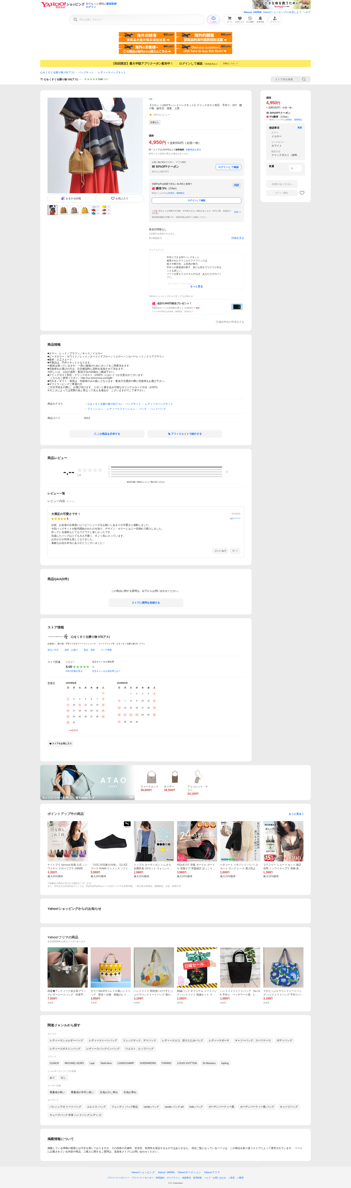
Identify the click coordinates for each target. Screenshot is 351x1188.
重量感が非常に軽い (82, 1092)
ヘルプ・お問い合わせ (215, 1177)
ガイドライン (173, 1177)
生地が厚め (130, 1092)
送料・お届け (71, 650)
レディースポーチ (219, 1040)
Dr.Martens (209, 1063)
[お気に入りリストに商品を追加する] (302, 193)
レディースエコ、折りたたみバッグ (182, 1040)
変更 (300, 127)
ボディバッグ (284, 1040)
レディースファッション (121, 408)
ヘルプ (307, 12)
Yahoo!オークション (189, 1172)
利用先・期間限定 (176, 193)
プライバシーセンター (143, 1177)
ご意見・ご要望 (236, 1177)
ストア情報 (106, 650)
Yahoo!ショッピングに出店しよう (282, 12)
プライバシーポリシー (118, 1177)
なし (63, 1077)
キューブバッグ (289, 1106)
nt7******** (235, 518)
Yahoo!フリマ (212, 1172)
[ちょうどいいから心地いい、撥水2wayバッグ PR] (87, 766)
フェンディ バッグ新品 (125, 1106)
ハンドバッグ (158, 408)
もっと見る (295, 813)
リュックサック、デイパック (139, 1040)
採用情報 (197, 1177)
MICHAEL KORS (74, 1063)
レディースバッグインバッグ (103, 1048)
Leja (92, 1063)
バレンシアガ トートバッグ (65, 1106)
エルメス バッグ (96, 1106)
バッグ (143, 408)
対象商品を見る (193, 149)
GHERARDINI (148, 1063)
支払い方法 (53, 650)
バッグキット (86, 72)
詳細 (236, 212)
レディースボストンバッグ (65, 1048)
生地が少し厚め (109, 1092)
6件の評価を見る (74, 671)
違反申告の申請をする (231, 321)
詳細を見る (237, 237)
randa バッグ (151, 1106)
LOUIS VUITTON (187, 1063)
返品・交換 (89, 650)
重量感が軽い (57, 1092)
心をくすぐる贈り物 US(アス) (57, 72)
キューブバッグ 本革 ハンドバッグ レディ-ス (75, 1114)
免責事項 (186, 1177)
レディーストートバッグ (103, 1040)
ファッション (95, 408)
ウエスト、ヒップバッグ (139, 1048)
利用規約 (160, 1177)
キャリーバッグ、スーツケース (253, 1040)
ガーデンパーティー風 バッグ (257, 1106)
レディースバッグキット (112, 72)
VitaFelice (106, 1063)
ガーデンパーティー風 (221, 1106)
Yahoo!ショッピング (143, 1172)
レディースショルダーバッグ (66, 1040)
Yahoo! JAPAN (252, 12)
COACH (54, 1063)
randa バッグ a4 (174, 1106)
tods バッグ (196, 1106)
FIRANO (166, 1063)
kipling (225, 1063)
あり (52, 1077)
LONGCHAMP (126, 1063)
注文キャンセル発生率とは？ (106, 671)
